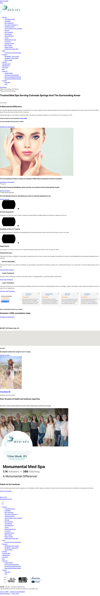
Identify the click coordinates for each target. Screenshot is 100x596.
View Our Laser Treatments (7, 291)
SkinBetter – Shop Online (11, 58)
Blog (3, 69)
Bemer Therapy (9, 47)
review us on (4, 301)
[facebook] (2, 502)
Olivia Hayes (67, 294)
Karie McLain (87, 294)
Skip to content (4, 1)
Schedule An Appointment (7, 126)
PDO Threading (9, 32)
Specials (4, 62)
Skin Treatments (9, 23)
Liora (6, 84)
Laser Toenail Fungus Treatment (13, 28)
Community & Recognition (12, 75)
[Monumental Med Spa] (10, 14)
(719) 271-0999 (23, 118)
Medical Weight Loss (10, 39)
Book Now (7, 82)
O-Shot (7, 38)
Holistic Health (9, 73)
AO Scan (7, 30)
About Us (4, 71)
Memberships (6, 65)
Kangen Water (8, 60)
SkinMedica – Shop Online (12, 56)
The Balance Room (10, 19)
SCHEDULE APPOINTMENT (17, 591)
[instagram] (2, 504)
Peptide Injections (9, 26)
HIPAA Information (5, 593)
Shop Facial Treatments (6, 279)
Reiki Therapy (8, 45)
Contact (4, 80)
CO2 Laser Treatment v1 (11, 25)
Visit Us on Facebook (6, 491)
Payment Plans (6, 64)
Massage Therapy (9, 43)
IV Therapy (8, 41)
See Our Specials (4, 199)
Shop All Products (5, 190)
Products (4, 54)
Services (4, 17)
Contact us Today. (5, 355)
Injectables (8, 21)
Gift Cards (5, 67)
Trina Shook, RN (5, 392)
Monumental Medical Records (13, 77)
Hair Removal (8, 34)
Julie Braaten (29, 294)
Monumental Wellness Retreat (13, 78)
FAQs (3, 51)
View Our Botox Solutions (7, 269)
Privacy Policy (15, 593)
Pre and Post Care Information (13, 52)
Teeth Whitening (9, 36)
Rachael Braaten (49, 294)
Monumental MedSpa (6, 296)
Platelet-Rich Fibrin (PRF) (11, 49)
